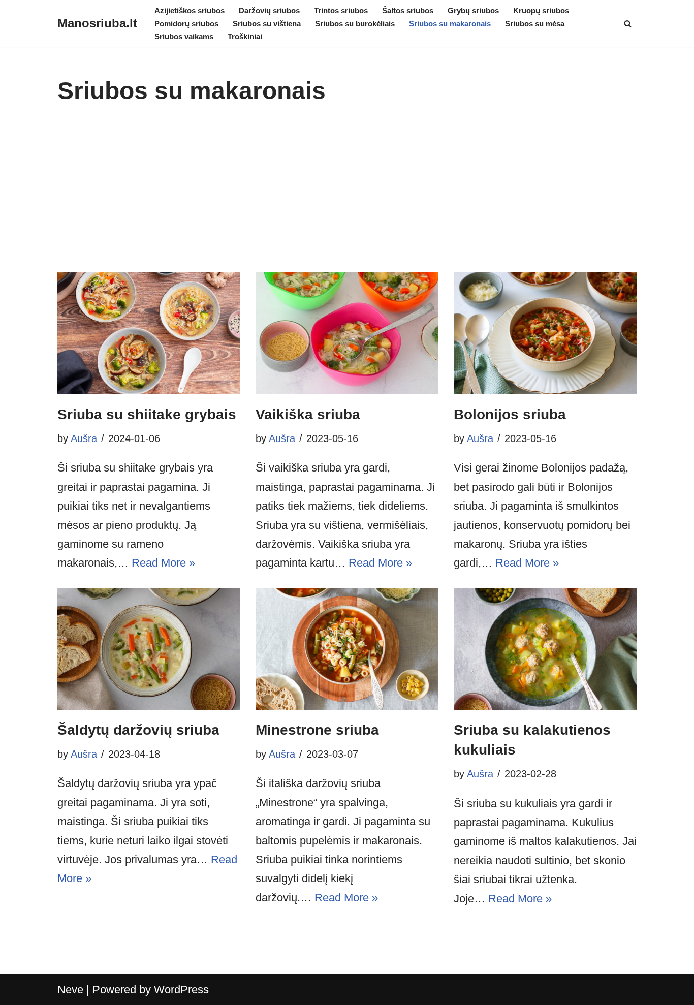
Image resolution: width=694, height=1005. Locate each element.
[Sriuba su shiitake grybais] (148, 333)
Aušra (84, 438)
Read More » (163, 562)
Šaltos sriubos (407, 10)
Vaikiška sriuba (308, 414)
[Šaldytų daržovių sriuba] (148, 649)
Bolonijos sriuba (510, 414)
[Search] (628, 23)
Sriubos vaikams (183, 36)
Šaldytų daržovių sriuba (138, 730)
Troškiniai (245, 36)
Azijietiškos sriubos (189, 10)
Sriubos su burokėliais (355, 23)
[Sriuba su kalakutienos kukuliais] (545, 649)
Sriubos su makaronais (450, 23)
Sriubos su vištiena (267, 23)
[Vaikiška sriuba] (347, 333)
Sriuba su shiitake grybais (146, 414)
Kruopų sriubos (541, 10)
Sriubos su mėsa (534, 23)
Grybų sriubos (473, 10)
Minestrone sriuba (317, 730)
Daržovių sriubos (269, 10)
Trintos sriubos (341, 10)
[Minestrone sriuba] (347, 649)
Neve (70, 989)
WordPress (181, 989)
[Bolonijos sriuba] (545, 333)
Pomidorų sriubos (186, 23)
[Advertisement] (347, 196)
